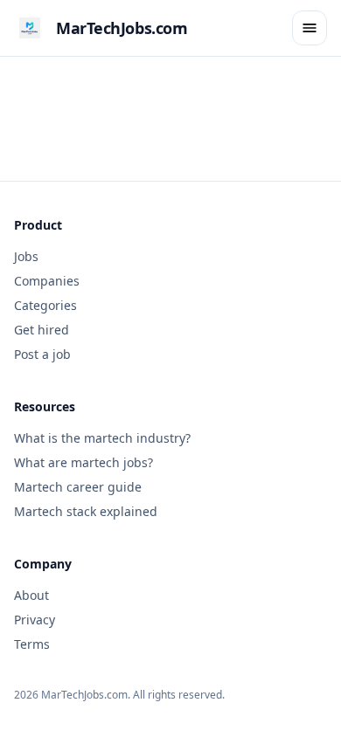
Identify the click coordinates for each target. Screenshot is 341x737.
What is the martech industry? (102, 438)
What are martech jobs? (83, 462)
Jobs (26, 256)
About (31, 595)
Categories (45, 305)
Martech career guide (78, 487)
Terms (32, 644)
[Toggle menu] (309, 27)
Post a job (42, 354)
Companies (47, 280)
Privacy (34, 619)
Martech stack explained (85, 511)
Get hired (41, 329)
